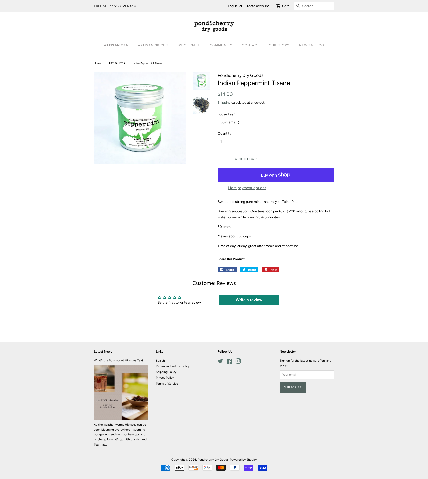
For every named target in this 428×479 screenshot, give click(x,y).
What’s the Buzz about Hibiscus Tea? (118, 360)
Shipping (224, 102)
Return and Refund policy (173, 366)
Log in (232, 6)
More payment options (247, 188)
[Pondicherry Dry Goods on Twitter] (220, 362)
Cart (285, 6)
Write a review (249, 299)
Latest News (103, 351)
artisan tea (116, 45)
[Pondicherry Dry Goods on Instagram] (238, 362)
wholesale (189, 45)
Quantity (224, 133)
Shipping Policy (166, 372)
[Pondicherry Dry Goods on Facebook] (229, 362)
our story (279, 45)
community (221, 45)
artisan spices (153, 45)
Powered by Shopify (243, 459)
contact (250, 45)
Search (160, 360)
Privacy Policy (165, 377)
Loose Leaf (226, 114)
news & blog (311, 45)
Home (97, 63)
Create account (257, 6)
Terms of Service (167, 383)
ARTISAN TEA (117, 63)
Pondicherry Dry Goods (213, 459)
